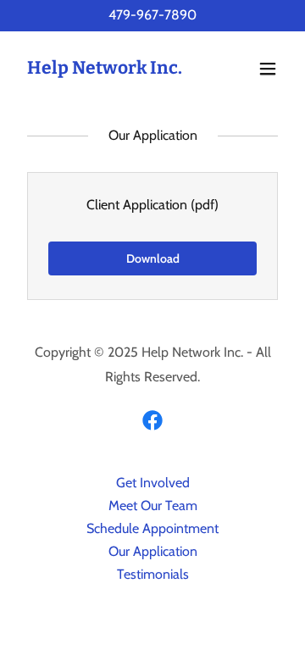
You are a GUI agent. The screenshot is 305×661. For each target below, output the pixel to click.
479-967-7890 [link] (152, 15)
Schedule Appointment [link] (152, 528)
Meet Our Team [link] (152, 505)
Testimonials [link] (153, 574)
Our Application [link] (152, 551)
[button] (268, 69)
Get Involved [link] (153, 483)
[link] (104, 69)
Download (153, 258)
